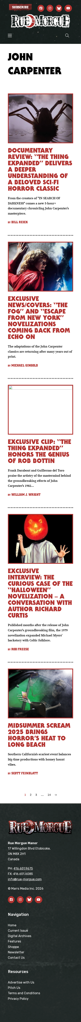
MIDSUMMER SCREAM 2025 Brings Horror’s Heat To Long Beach (39, 735)
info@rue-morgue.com (25, 879)
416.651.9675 (23, 868)
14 (49, 794)
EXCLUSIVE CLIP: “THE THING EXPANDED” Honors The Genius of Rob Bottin (39, 451)
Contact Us (16, 957)
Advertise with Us (21, 982)
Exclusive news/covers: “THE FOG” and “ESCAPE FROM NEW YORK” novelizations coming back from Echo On (39, 318)
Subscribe (20, 7)
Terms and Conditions (24, 993)
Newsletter (16, 952)
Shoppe (13, 947)
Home (12, 925)
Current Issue (18, 931)
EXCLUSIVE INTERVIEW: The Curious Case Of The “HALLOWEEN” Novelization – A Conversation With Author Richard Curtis (40, 593)
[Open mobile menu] (10, 35)
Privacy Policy (18, 999)
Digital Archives (19, 936)
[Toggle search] (67, 35)
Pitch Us (14, 988)
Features (14, 941)
